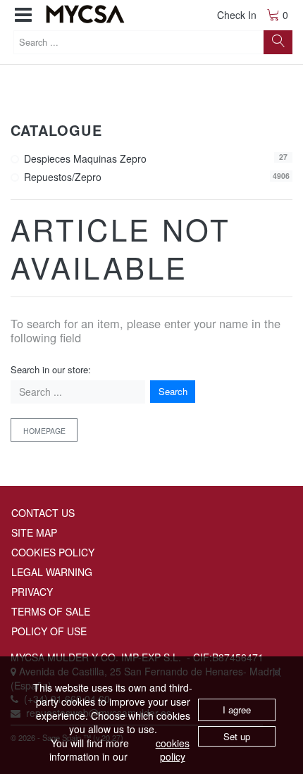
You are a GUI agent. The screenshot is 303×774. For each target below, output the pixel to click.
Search (173, 391)
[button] (23, 15)
